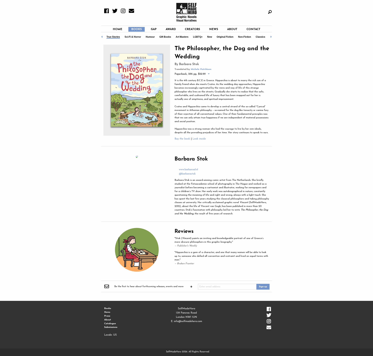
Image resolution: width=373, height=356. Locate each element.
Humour (150, 37)
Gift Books (165, 37)
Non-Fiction (244, 37)
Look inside (199, 139)
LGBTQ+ (198, 37)
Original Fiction (225, 37)
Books (136, 29)
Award (171, 29)
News (213, 29)
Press (107, 316)
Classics (260, 37)
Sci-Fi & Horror (133, 37)
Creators (192, 29)
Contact (253, 29)
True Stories (113, 37)
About (232, 29)
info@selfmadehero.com (188, 321)
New (209, 37)
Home (117, 29)
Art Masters (182, 37)
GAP (153, 29)
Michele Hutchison (201, 69)
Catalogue (110, 323)
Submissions (110, 327)
